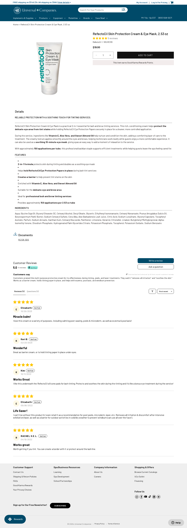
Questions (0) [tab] (33, 291)
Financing (139, 481)
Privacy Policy (99, 524)
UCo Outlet (139, 476)
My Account (142, 2)
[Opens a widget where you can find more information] (176, 523)
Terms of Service (114, 524)
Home (15, 24)
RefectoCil (97, 42)
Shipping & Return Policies (25, 476)
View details (63, 2)
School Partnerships (63, 481)
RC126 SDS (23, 239)
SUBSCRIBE (60, 505)
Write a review (156, 260)
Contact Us (18, 472)
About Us (98, 472)
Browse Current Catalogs (146, 472)
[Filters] (152, 291)
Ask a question (156, 266)
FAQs (15, 481)
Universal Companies (83, 524)
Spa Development (61, 476)
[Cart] (172, 3)
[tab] (19, 111)
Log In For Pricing (159, 2)
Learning (57, 472)
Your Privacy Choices (22, 489)
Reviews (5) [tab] (19, 291)
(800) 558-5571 (165, 17)
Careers (97, 476)
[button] (24, 18)
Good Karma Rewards (23, 485)
